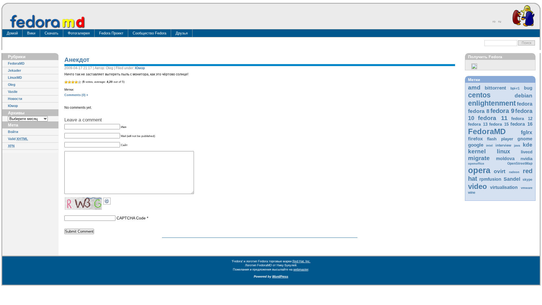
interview (503, 145)
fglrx (526, 132)
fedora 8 (478, 111)
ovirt (499, 171)
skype (527, 180)
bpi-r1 (515, 88)
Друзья (182, 33)
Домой (12, 33)
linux (503, 151)
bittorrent (495, 88)
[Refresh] (108, 200)
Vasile (13, 92)
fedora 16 (521, 124)
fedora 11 (492, 118)
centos (479, 95)
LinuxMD (15, 78)
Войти (13, 132)
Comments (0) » (76, 95)
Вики (31, 33)
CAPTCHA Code (131, 218)
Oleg (11, 85)
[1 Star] (66, 82)
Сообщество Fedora (149, 33)
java (517, 145)
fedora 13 (478, 124)
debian (523, 96)
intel (489, 145)
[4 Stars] (76, 82)
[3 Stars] (73, 82)
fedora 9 (502, 110)
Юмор (13, 106)
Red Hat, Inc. (301, 261)
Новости (15, 99)
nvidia (526, 158)
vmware (526, 187)
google (475, 145)
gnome (524, 138)
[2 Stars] (69, 82)
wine (471, 193)
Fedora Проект (111, 33)
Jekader (14, 71)
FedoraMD (16, 64)
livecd (526, 152)
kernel (477, 151)
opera (479, 170)
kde (527, 145)
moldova (505, 158)
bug (528, 88)
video (477, 186)
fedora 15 (499, 124)
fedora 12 (521, 118)
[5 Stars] (79, 82)
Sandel (512, 179)
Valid (18, 139)
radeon (514, 172)
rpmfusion (490, 179)
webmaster (300, 269)
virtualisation (504, 187)
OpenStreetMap (519, 163)
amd (474, 87)
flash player (500, 139)
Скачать (51, 33)
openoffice (476, 163)
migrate (479, 158)
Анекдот (76, 59)
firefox (475, 138)
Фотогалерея (79, 33)
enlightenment (492, 103)
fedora (524, 104)
